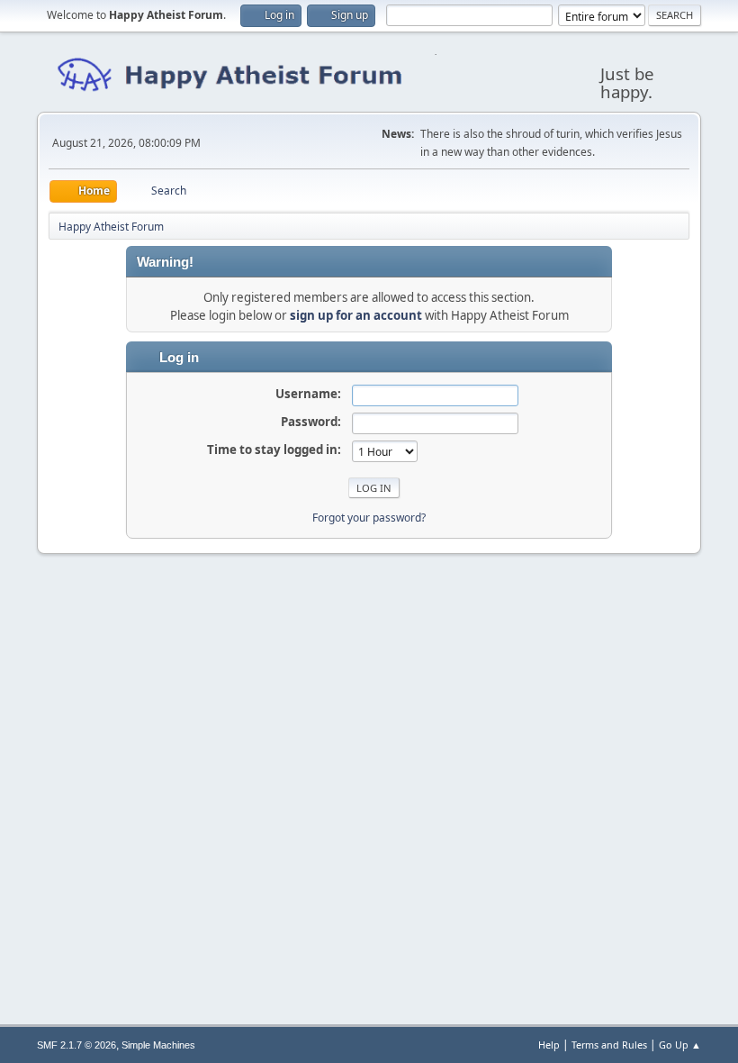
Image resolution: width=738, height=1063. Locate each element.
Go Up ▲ (680, 1044)
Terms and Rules (609, 1044)
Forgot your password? (369, 517)
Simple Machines (158, 1045)
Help (549, 1044)
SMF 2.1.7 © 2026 (76, 1045)
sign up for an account (356, 315)
